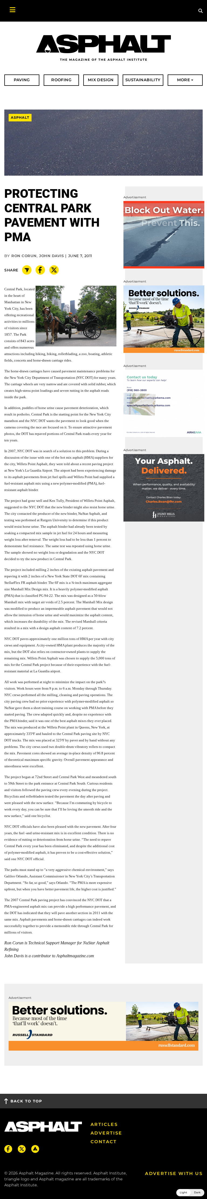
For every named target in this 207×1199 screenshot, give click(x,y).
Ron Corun (24, 256)
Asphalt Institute (20, 1185)
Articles (104, 1124)
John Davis (51, 256)
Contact (104, 1141)
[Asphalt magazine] (103, 48)
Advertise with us (174, 1173)
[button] (190, 1192)
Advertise (106, 1133)
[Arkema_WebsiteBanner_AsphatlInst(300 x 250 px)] (163, 403)
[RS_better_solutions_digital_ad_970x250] (103, 1025)
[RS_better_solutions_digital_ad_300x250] (163, 318)
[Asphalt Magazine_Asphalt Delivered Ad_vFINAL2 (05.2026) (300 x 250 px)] (163, 487)
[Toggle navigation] (9, 10)
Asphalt (20, 117)
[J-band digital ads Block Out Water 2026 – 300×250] (163, 234)
